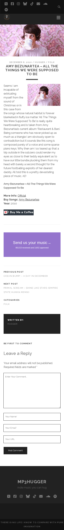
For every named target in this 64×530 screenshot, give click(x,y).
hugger (40, 62)
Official (22, 195)
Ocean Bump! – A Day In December (26, 276)
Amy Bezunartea (29, 199)
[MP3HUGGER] (7, 18)
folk (51, 62)
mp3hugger (32, 481)
